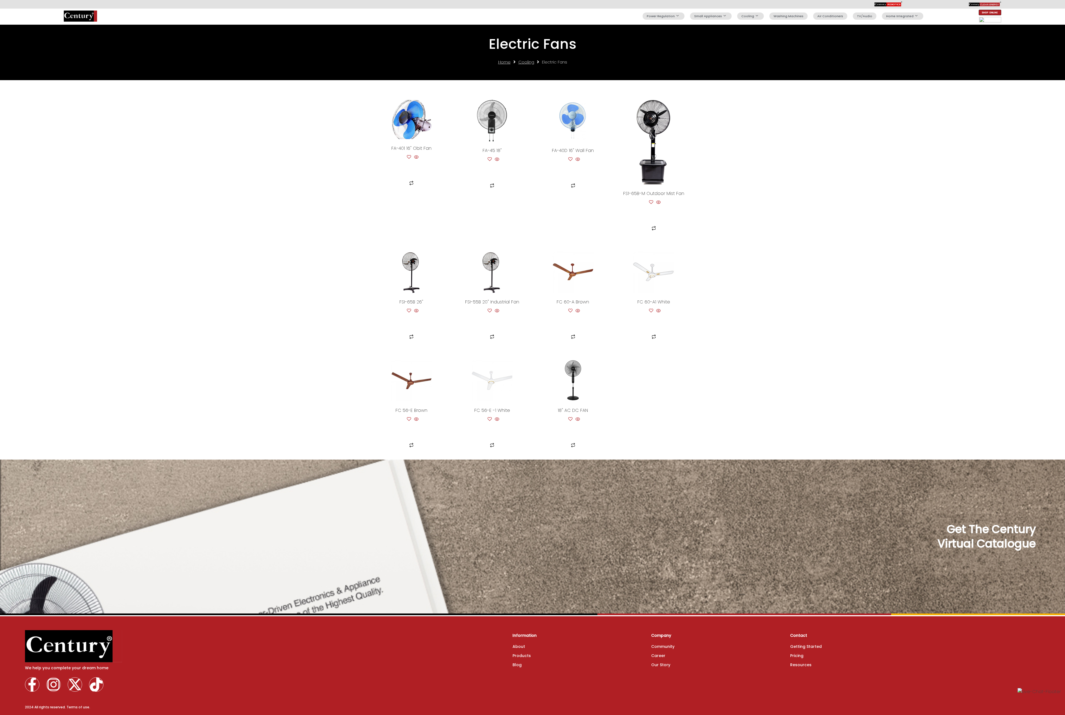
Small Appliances (708, 16)
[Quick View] (416, 157)
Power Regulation (661, 16)
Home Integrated (900, 16)
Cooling (747, 16)
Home (504, 62)
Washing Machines (788, 16)
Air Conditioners (830, 16)
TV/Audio (864, 16)
